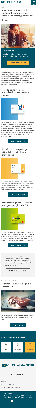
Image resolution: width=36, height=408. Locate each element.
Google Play (5, 84)
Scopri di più (18, 325)
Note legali (29, 397)
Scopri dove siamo (18, 63)
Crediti (22, 397)
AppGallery (13, 84)
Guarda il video (18, 141)
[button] (33, 2)
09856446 (11, 385)
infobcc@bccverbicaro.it (13, 387)
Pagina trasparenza (18, 271)
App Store (28, 82)
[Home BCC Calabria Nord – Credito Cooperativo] (11, 2)
